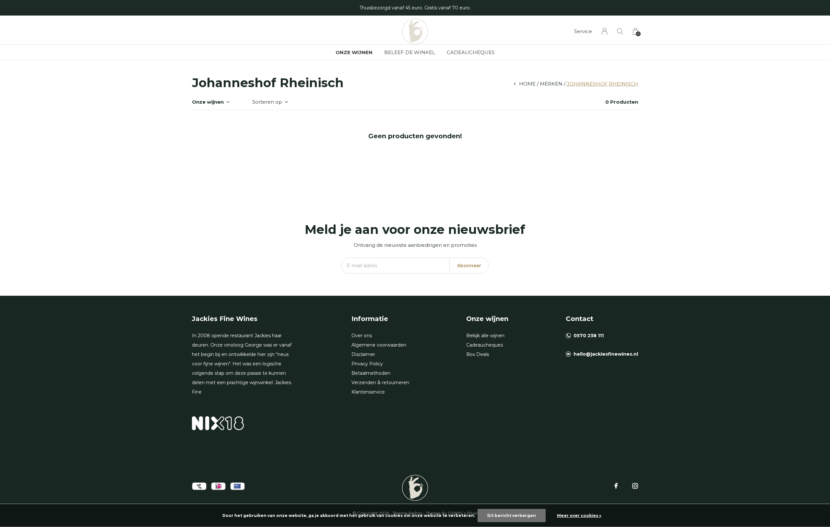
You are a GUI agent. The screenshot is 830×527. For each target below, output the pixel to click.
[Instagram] (635, 486)
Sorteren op (267, 102)
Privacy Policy (367, 364)
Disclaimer (363, 354)
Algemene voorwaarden (378, 345)
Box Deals (477, 354)
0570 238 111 (589, 335)
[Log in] (604, 31)
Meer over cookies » (579, 515)
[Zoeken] (620, 31)
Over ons (361, 335)
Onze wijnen (354, 52)
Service (583, 31)
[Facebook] (616, 486)
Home (527, 84)
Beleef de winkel (409, 52)
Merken (551, 84)
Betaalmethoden (370, 373)
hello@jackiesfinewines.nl (606, 354)
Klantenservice (368, 392)
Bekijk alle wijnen (485, 335)
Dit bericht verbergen (511, 515)
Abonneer (469, 266)
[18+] (218, 423)
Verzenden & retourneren (380, 382)
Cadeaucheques (471, 52)
